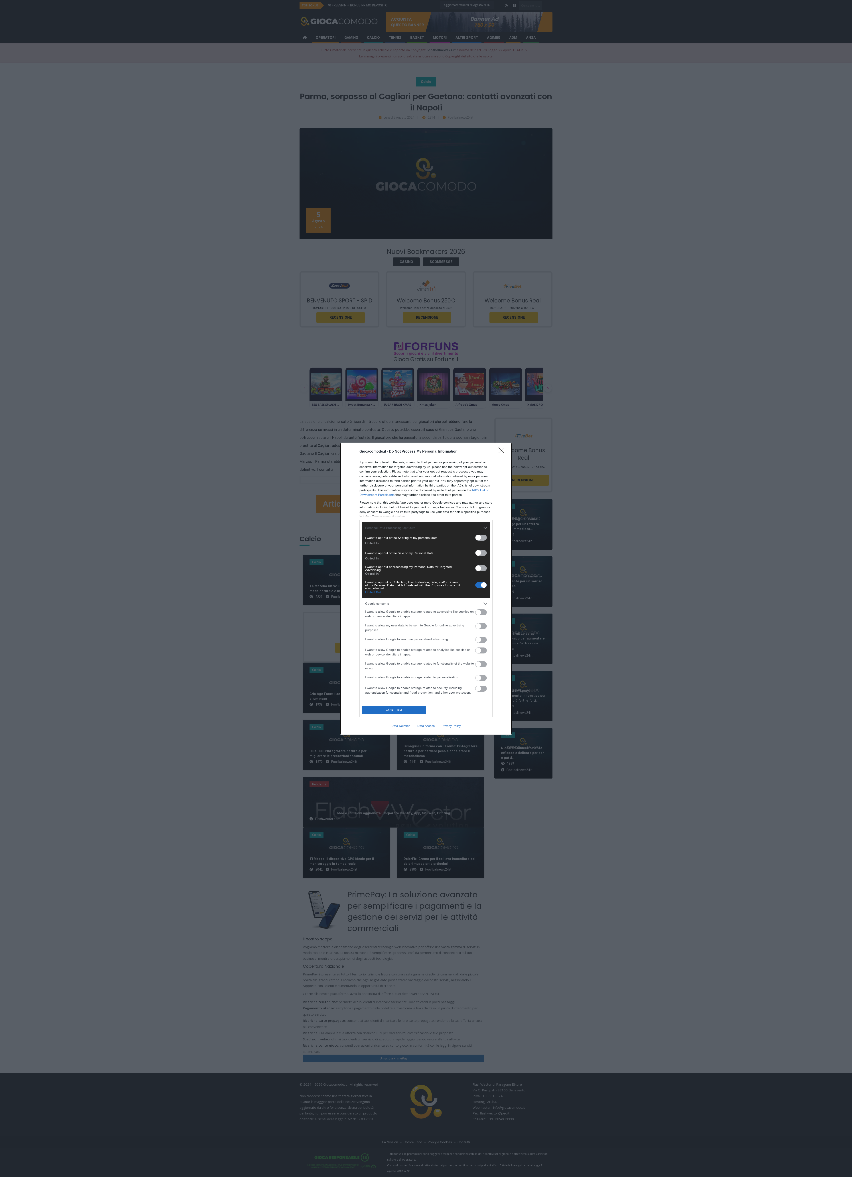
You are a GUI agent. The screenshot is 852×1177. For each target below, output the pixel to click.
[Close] (503, 451)
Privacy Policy (451, 726)
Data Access (426, 726)
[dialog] (426, 588)
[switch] (481, 538)
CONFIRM (394, 710)
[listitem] (426, 528)
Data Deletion (400, 726)
